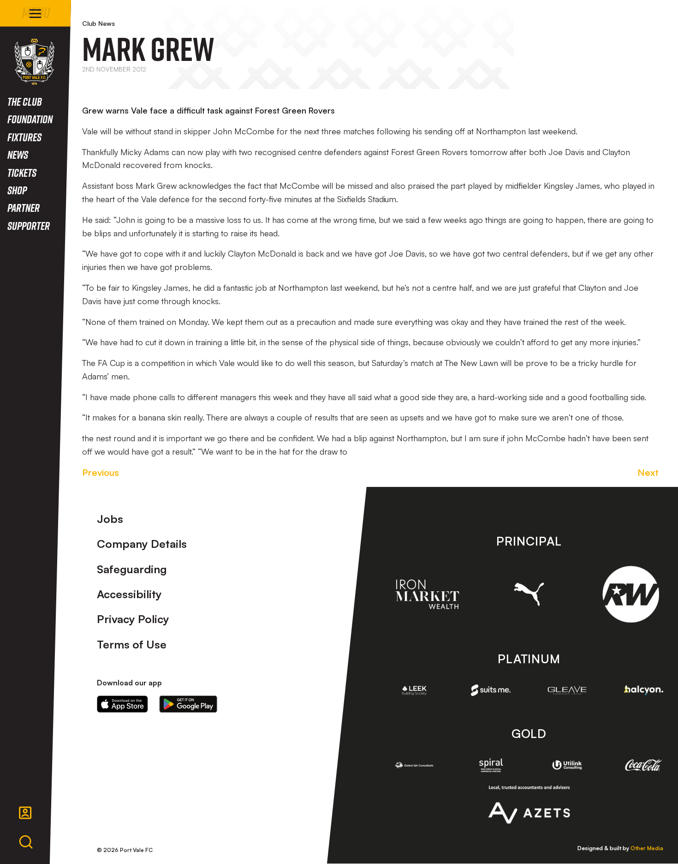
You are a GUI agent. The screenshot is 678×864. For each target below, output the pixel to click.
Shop (17, 190)
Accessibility (129, 594)
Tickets (21, 172)
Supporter (28, 225)
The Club (24, 101)
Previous (100, 472)
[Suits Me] (491, 690)
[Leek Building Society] (414, 690)
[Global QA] (414, 765)
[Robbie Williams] (630, 594)
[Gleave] (567, 690)
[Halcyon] (644, 690)
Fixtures (24, 137)
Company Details (142, 544)
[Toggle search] (26, 842)
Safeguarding (132, 569)
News (17, 154)
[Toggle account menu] (25, 813)
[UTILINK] (567, 765)
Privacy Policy (133, 619)
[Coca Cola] (644, 765)
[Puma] (529, 594)
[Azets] (528, 804)
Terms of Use (132, 644)
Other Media (646, 848)
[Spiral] (491, 765)
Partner (23, 207)
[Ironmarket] (427, 594)
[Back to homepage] (34, 62)
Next (648, 472)
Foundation (30, 119)
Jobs (110, 519)
